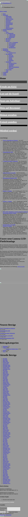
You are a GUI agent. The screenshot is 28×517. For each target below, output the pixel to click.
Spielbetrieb (8, 61)
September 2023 (6, 384)
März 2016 (5, 475)
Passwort (2, 510)
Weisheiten (11, 60)
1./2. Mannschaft (9, 33)
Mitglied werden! (8, 130)
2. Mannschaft (12, 35)
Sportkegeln (5, 50)
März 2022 (5, 400)
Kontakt (7, 25)
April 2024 (5, 379)
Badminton (5, 48)
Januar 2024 (5, 382)
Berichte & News (13, 63)
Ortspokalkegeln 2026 (8, 152)
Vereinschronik (9, 24)
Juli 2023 (5, 387)
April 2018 (5, 443)
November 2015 (6, 480)
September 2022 (6, 395)
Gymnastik (5, 72)
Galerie (4, 73)
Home (4, 13)
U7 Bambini (11, 46)
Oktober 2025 (6, 367)
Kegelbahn (11, 56)
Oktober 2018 (6, 435)
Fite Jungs (8, 39)
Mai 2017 (5, 457)
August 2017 (6, 453)
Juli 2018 (5, 439)
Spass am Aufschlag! (10, 100)
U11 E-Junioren (12, 43)
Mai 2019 (5, 426)
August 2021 (6, 408)
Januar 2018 (5, 447)
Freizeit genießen (8, 122)
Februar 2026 (6, 362)
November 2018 (6, 434)
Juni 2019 (5, 424)
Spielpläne (11, 65)
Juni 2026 (5, 360)
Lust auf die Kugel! (9, 93)
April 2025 (5, 371)
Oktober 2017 (6, 450)
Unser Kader (9, 69)
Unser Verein (9, 17)
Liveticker (9, 51)
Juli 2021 (5, 409)
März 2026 (5, 361)
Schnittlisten (11, 64)
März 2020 (5, 415)
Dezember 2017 (6, 448)
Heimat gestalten (8, 115)
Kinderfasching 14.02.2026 (9, 224)
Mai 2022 (5, 397)
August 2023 (6, 386)
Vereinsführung (9, 23)
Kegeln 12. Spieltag (7, 191)
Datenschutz (8, 16)
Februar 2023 (6, 391)
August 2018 (6, 437)
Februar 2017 (6, 461)
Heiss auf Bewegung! (10, 108)
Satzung (7, 26)
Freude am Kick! (8, 86)
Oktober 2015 (6, 482)
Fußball (4, 347)
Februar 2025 (6, 374)
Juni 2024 (5, 376)
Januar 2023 (5, 392)
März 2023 (5, 389)
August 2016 (6, 469)
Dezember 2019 (6, 418)
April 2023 (5, 388)
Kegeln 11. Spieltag (7, 201)
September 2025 (6, 369)
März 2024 (5, 380)
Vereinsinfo (5, 15)
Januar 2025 (5, 375)
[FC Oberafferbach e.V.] (14, 3)
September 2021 (6, 406)
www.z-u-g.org (20, 266)
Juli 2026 (5, 358)
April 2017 (5, 458)
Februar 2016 (6, 476)
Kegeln (4, 350)
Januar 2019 (5, 431)
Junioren (8, 41)
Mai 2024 (5, 378)
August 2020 (6, 414)
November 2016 (6, 465)
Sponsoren (8, 21)
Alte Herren (8, 38)
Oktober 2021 (6, 405)
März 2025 (5, 373)
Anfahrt (4, 74)
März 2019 (5, 428)
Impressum (2, 514)
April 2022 (5, 399)
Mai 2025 (5, 370)
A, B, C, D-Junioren (13, 42)
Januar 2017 (5, 462)
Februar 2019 (6, 430)
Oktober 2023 (6, 383)
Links (7, 71)
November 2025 (6, 366)
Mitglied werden (9, 19)
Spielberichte (12, 37)
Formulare (11, 68)
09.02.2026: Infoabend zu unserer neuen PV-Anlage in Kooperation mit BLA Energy (15, 212)
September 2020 (6, 413)
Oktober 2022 (6, 393)
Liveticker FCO (12, 52)
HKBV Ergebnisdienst (14, 67)
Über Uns (11, 55)
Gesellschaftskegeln (7, 29)
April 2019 (5, 427)
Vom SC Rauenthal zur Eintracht (10, 140)
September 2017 (6, 452)
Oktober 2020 (6, 411)
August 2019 (6, 423)
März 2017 (5, 460)
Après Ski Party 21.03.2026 (9, 172)
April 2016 (5, 474)
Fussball (5, 30)
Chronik (10, 59)
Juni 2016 (5, 471)
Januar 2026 (5, 363)
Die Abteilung (9, 54)
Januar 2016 (5, 478)
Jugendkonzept (12, 47)
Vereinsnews (8, 20)
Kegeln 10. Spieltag (7, 226)
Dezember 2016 (6, 463)
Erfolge (10, 58)
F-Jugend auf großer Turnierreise (10, 161)
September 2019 (6, 422)
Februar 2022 (6, 401)
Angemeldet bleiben (13, 512)
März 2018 (5, 444)
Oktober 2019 (6, 421)
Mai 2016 (5, 473)
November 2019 (6, 419)
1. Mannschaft (12, 34)
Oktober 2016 (6, 466)
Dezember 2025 (6, 365)
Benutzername (3, 508)
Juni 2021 (5, 410)
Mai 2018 (5, 441)
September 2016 (6, 467)
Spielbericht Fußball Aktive (12, 349)
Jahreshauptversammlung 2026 (10, 178)
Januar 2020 (5, 417)
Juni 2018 (5, 440)
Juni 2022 (5, 396)
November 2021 (6, 404)
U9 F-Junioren (12, 45)
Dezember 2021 (6, 402)
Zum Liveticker (3, 502)
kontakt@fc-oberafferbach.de (5, 1)
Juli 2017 (5, 454)
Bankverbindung (9, 28)
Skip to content (3, 11)
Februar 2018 (6, 445)
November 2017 (6, 449)
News (7, 32)
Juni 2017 (5, 456)
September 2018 (6, 436)
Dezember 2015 (6, 479)
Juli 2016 (5, 470)
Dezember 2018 (6, 432)
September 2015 (6, 483)
